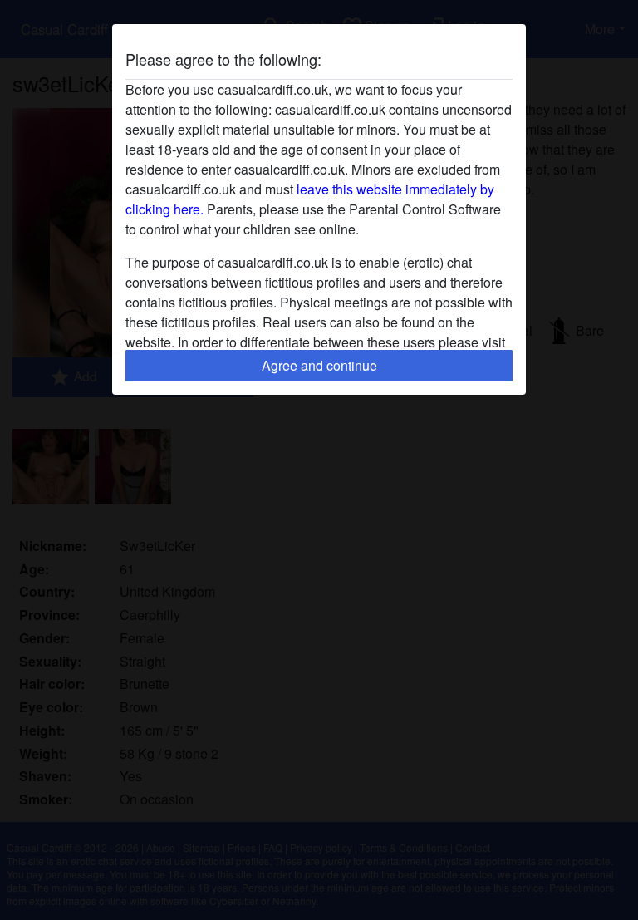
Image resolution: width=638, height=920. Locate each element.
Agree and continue (319, 365)
